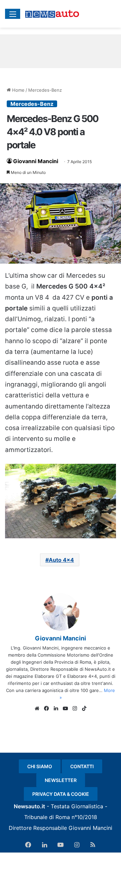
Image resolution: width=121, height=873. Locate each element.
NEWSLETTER (61, 780)
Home (18, 90)
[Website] (37, 708)
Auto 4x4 (61, 559)
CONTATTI (82, 766)
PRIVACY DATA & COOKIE (60, 794)
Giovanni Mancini (35, 161)
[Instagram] (75, 708)
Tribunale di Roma (47, 817)
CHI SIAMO (39, 766)
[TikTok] (84, 708)
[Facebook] (46, 708)
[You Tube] (65, 708)
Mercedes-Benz (45, 90)
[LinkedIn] (56, 708)
